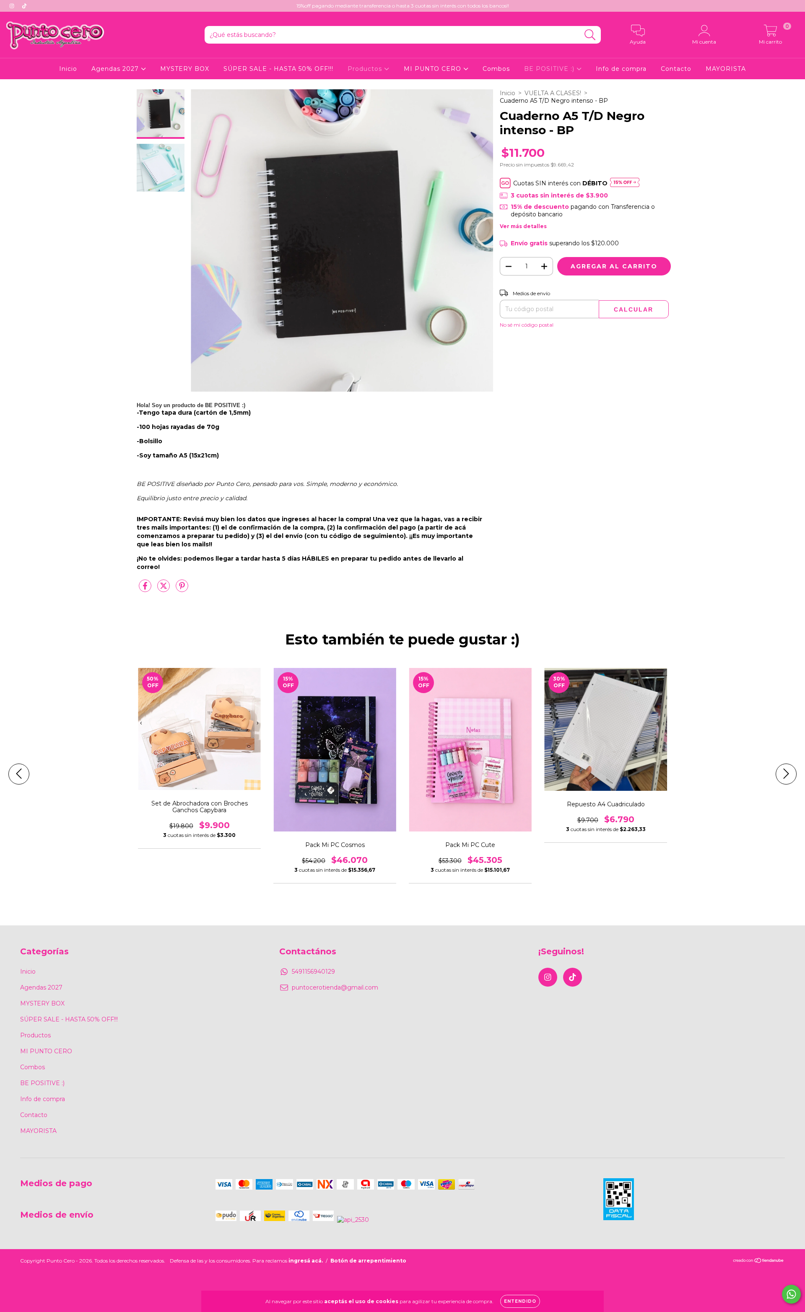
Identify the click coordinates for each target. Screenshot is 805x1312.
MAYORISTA (726, 69)
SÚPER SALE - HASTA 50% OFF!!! (278, 69)
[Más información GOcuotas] (624, 183)
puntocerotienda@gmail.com (335, 987)
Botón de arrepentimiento (368, 1260)
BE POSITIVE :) (550, 69)
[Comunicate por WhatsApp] (791, 1294)
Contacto (676, 69)
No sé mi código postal (526, 325)
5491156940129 (313, 971)
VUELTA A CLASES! (553, 93)
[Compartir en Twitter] (164, 589)
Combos (496, 69)
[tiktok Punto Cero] (24, 6)
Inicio (68, 69)
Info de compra (621, 69)
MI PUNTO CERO (433, 69)
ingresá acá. (305, 1260)
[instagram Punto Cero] (12, 6)
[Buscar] (590, 35)
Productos (366, 69)
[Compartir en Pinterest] (182, 589)
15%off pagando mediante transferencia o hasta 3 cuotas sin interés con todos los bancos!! (402, 6)
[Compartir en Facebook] (146, 589)
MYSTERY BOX (184, 69)
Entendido (520, 1301)
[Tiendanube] (758, 1261)
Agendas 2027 (116, 69)
